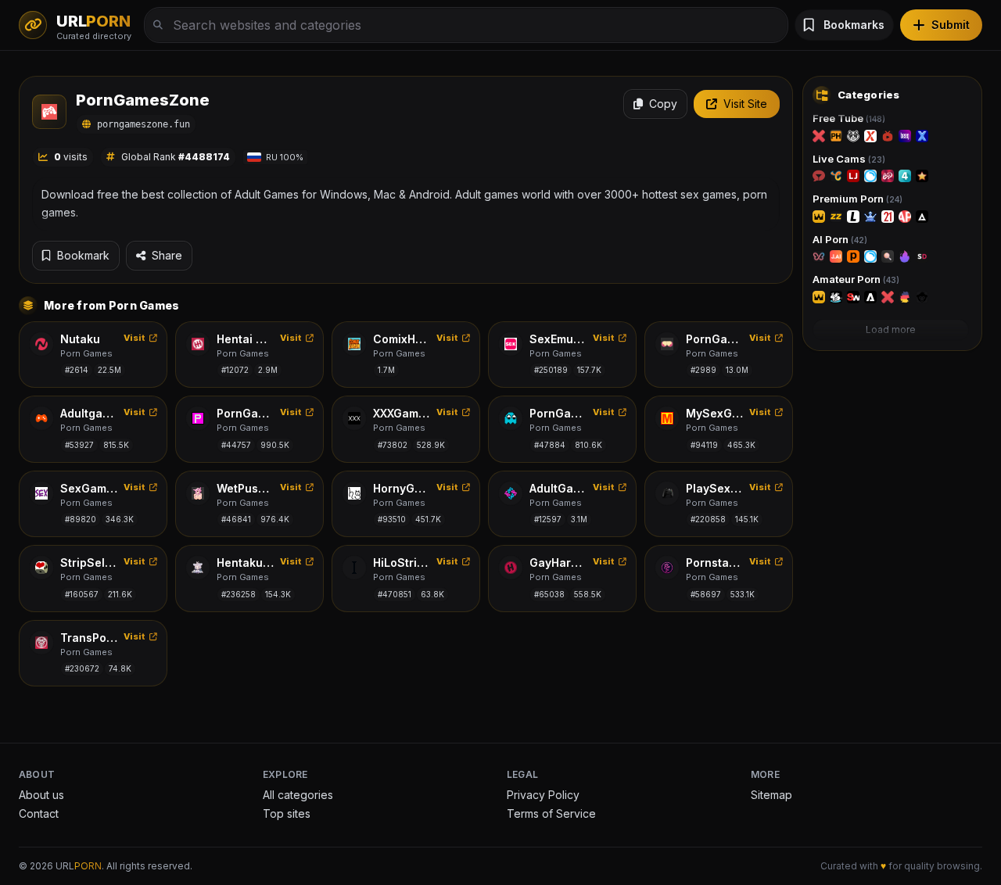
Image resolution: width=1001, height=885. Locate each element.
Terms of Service (551, 813)
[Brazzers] (836, 216)
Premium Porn (857, 198)
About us (41, 794)
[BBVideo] (905, 297)
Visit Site (745, 103)
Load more (891, 329)
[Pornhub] (836, 136)
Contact (39, 813)
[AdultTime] (922, 216)
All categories (298, 794)
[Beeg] (905, 136)
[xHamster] (853, 136)
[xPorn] (819, 136)
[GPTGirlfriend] (905, 256)
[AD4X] (870, 297)
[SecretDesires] (922, 256)
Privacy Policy (543, 794)
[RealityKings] (870, 216)
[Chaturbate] (836, 176)
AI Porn (840, 239)
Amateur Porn (856, 279)
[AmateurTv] (922, 176)
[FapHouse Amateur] (819, 297)
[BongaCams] (887, 176)
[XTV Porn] (887, 136)
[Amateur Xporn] (887, 297)
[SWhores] (853, 297)
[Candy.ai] (887, 256)
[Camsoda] (870, 176)
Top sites (286, 813)
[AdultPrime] (905, 216)
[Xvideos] (870, 136)
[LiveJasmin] (853, 176)
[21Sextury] (887, 216)
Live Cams (849, 158)
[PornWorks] (853, 256)
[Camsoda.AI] (870, 256)
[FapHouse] (819, 216)
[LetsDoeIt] (853, 216)
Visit (135, 337)
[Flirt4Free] (905, 176)
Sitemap (771, 794)
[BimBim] (819, 256)
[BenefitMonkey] (922, 297)
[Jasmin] (836, 256)
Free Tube (849, 118)
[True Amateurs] (836, 297)
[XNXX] (922, 136)
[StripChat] (819, 176)
